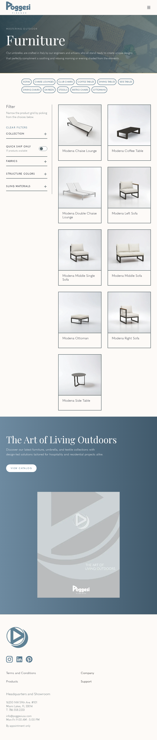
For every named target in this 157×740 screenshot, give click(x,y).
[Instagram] (9, 659)
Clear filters (17, 127)
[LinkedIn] (19, 659)
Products (12, 681)
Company (87, 673)
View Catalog (21, 468)
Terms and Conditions (21, 673)
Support (86, 681)
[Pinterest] (29, 659)
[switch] (26, 148)
